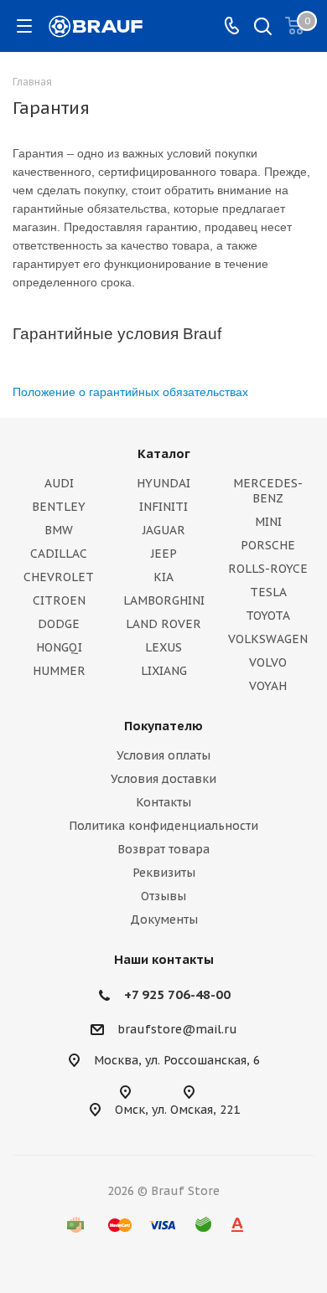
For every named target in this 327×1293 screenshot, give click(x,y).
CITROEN (59, 600)
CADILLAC (58, 553)
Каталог (164, 453)
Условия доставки (163, 778)
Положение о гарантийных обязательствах (130, 392)
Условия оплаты (163, 755)
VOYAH (268, 685)
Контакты (163, 802)
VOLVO (268, 662)
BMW (58, 530)
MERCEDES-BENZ (268, 491)
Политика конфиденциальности (163, 825)
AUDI (59, 483)
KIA (163, 577)
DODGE (59, 623)
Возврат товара (163, 849)
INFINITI (163, 506)
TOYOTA (268, 615)
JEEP (164, 553)
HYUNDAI (163, 483)
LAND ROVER (163, 623)
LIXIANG (164, 670)
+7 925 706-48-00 (177, 994)
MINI (268, 521)
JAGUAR (164, 530)
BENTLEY (59, 506)
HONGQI (59, 647)
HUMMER (59, 670)
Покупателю (163, 726)
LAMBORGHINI (164, 600)
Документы (164, 919)
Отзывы (163, 896)
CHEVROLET (58, 577)
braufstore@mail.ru (177, 1029)
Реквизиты (163, 872)
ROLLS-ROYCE (268, 568)
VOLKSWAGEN (268, 638)
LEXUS (163, 647)
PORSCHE (268, 545)
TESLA (268, 592)
